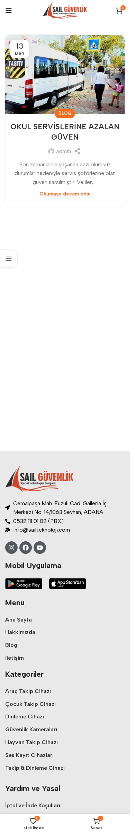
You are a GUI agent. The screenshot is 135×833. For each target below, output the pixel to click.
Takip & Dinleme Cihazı (35, 768)
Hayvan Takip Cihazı (31, 742)
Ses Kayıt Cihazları (29, 755)
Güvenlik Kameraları (31, 729)
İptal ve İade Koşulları (32, 805)
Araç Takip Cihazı (28, 691)
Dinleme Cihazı (24, 716)
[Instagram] (11, 547)
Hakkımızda (20, 632)
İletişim (14, 658)
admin (63, 151)
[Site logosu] (65, 10)
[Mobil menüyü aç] (9, 10)
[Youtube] (40, 547)
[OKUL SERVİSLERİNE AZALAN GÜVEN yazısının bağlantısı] (65, 74)
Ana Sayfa (18, 619)
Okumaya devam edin (65, 194)
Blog (64, 113)
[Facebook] (25, 547)
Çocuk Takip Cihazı (30, 704)
